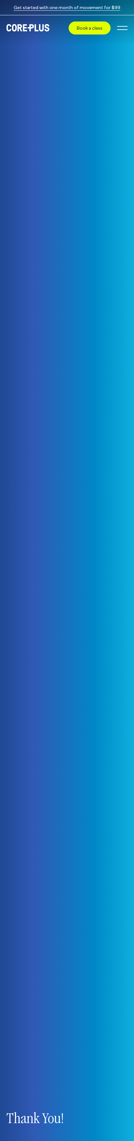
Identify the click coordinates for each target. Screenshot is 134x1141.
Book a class (89, 28)
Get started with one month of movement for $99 (67, 7)
